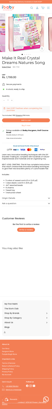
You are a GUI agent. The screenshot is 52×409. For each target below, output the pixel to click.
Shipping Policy (8, 369)
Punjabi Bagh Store (9, 354)
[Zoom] (42, 48)
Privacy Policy (7, 372)
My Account (6, 374)
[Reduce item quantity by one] (4, 100)
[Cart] (43, 7)
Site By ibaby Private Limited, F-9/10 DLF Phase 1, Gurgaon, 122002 (24, 403)
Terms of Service (8, 363)
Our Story (5, 348)
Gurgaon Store (8, 351)
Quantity (6, 96)
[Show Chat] (46, 399)
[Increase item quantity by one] (12, 100)
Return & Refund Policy (11, 366)
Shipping (19, 115)
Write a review (26, 229)
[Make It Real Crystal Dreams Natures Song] (17, 272)
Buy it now (26, 125)
